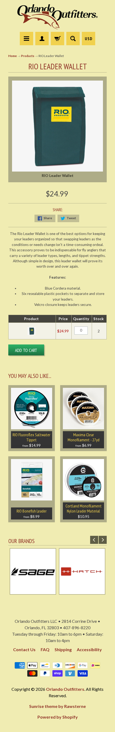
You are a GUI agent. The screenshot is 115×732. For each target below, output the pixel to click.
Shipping (63, 649)
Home (12, 56)
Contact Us (24, 649)
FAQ (45, 649)
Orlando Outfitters (65, 689)
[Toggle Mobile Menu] (26, 38)
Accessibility (89, 649)
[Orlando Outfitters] (57, 16)
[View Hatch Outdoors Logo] (82, 592)
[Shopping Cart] (57, 38)
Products (27, 56)
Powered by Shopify (57, 716)
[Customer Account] (42, 38)
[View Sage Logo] (33, 592)
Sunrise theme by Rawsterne (57, 706)
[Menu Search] (73, 38)
